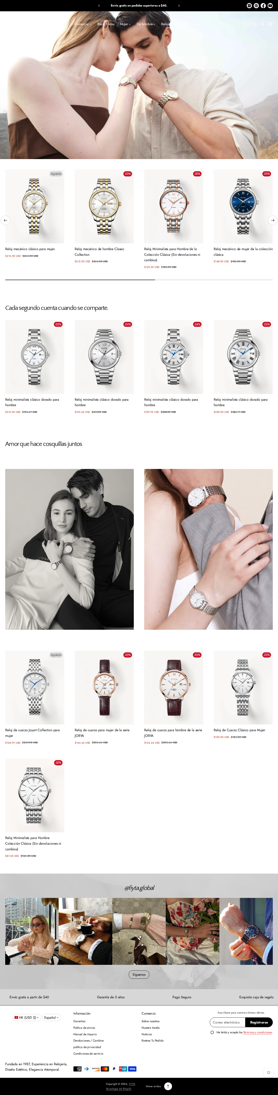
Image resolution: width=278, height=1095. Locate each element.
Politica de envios (84, 1027)
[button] (99, 5)
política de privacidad (87, 1047)
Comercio (81, 24)
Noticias (147, 1034)
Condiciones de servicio (88, 1053)
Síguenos (139, 974)
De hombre (145, 24)
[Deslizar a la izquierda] (5, 220)
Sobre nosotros (150, 1021)
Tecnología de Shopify (118, 1088)
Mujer (124, 24)
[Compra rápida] (58, 237)
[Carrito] (269, 24)
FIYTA (132, 1084)
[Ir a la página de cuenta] (262, 24)
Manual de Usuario (85, 1034)
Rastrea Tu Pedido (153, 1040)
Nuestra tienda (151, 1027)
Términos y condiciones (257, 1032)
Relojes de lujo (171, 24)
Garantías (79, 1021)
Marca (195, 24)
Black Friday (106, 24)
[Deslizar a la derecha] (273, 220)
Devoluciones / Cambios (88, 1040)
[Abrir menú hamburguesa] (7, 24)
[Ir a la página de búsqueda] (254, 24)
